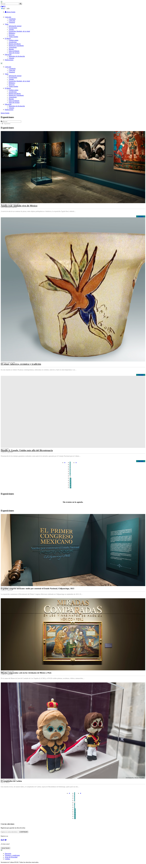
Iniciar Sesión (10, 12)
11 (70, 480)
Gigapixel (12, 22)
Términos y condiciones (12, 855)
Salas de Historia (14, 51)
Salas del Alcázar (14, 53)
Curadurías (12, 19)
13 (70, 484)
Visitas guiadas (13, 36)
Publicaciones (9, 60)
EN (8, 8)
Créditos (7, 859)
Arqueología (13, 47)
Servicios (12, 35)
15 (70, 487)
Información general (15, 26)
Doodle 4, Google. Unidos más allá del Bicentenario (27, 450)
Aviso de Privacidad (11, 857)
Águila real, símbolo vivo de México (19, 205)
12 (70, 482)
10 (70, 478)
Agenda (11, 29)
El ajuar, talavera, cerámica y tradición (21, 364)
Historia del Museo (15, 44)
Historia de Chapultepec (16, 45)
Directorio (8, 853)
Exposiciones (13, 28)
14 (70, 486)
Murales (11, 49)
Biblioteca (12, 33)
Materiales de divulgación (17, 56)
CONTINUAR (24, 832)
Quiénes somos (13, 40)
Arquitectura (13, 42)
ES (4, 8)
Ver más (140, 216)
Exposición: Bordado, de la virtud (19, 31)
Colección (8, 17)
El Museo (8, 38)
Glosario (11, 58)
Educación (8, 54)
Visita (6, 24)
